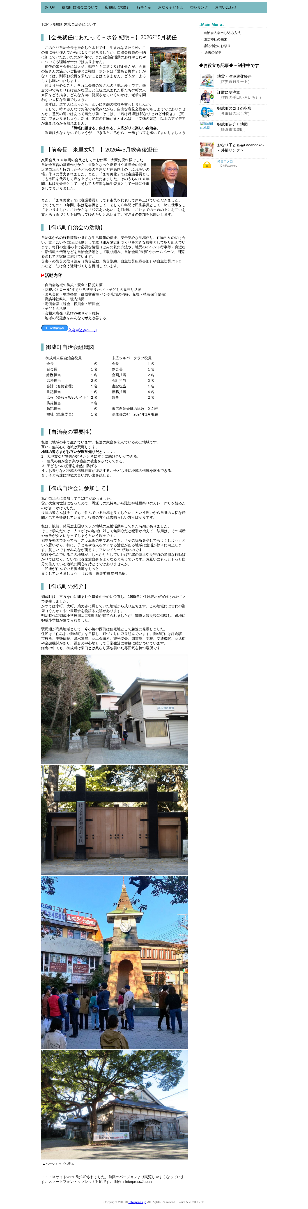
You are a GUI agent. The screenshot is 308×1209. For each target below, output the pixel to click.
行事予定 (144, 7)
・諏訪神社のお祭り (215, 46)
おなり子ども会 (170, 7)
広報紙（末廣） (117, 7)
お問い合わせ (226, 7)
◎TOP (50, 7)
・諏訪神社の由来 (213, 39)
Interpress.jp (137, 1202)
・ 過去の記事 (210, 52)
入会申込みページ (82, 330)
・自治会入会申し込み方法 (220, 33)
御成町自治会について (80, 7)
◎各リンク (199, 7)
